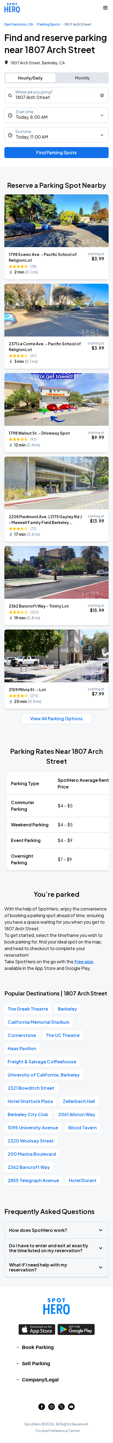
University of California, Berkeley (44, 1075)
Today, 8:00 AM (31, 117)
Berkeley (67, 1009)
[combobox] (56, 95)
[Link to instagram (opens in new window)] (51, 1408)
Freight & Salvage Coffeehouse (42, 1061)
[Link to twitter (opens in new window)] (61, 1408)
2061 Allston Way (76, 1114)
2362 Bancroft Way (29, 1167)
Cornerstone (22, 1035)
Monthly (82, 77)
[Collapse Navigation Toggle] (105, 7)
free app (83, 961)
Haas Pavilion (22, 1048)
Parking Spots (48, 24)
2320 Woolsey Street (31, 1141)
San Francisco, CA (18, 24)
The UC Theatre (63, 1035)
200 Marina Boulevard (32, 1154)
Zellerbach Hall (79, 1101)
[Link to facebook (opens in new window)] (41, 1408)
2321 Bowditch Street (31, 1088)
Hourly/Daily (30, 77)
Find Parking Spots (56, 152)
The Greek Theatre (28, 1009)
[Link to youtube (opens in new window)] (71, 1408)
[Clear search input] (102, 95)
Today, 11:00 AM (32, 137)
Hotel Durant (83, 1180)
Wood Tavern (82, 1127)
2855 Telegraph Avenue (33, 1180)
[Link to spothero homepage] (56, 1306)
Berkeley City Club (28, 1114)
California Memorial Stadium (38, 1022)
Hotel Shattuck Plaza (30, 1101)
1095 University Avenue (33, 1127)
